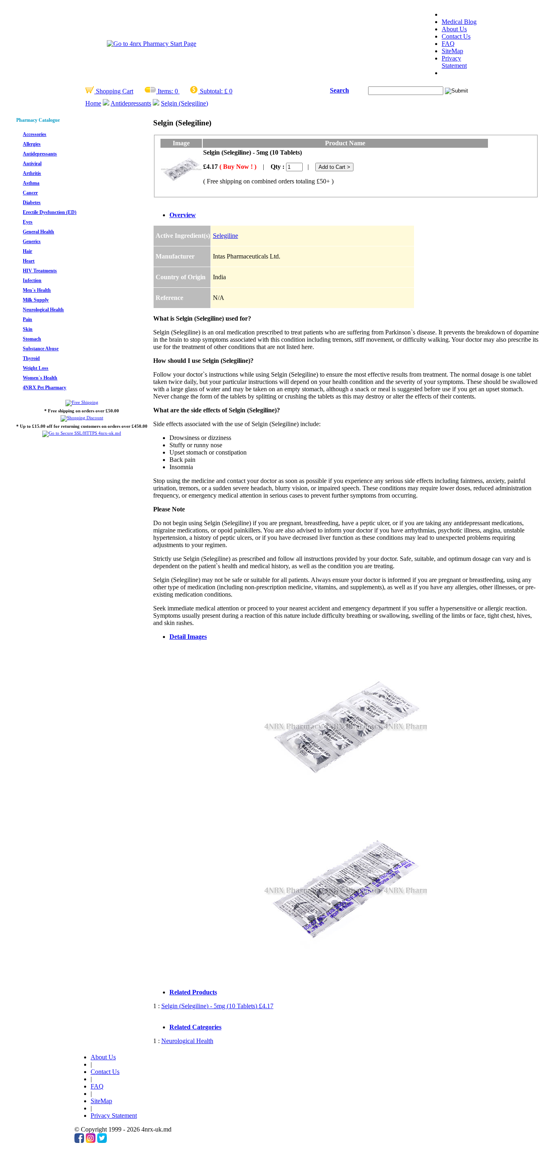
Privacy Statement (454, 62)
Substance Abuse (41, 348)
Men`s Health (37, 290)
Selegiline (225, 235)
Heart (29, 261)
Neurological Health (43, 310)
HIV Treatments (40, 271)
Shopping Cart (113, 91)
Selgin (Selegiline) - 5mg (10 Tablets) (217, 1005)
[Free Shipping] (81, 402)
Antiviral (32, 163)
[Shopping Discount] (82, 417)
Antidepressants (131, 103)
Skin (28, 329)
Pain (27, 319)
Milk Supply (36, 300)
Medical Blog (459, 21)
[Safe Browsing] (81, 433)
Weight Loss (35, 368)
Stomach (32, 339)
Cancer (30, 193)
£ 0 (228, 91)
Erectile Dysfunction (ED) (49, 212)
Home (93, 103)
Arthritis (32, 173)
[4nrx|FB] (79, 1140)
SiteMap (452, 50)
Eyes (28, 222)
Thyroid (31, 358)
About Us (454, 29)
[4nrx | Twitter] (102, 1140)
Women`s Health (40, 378)
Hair (27, 251)
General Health (38, 232)
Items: (165, 91)
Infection (32, 280)
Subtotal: (211, 91)
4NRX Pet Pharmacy (44, 387)
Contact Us (456, 36)
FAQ (448, 43)
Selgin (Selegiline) (184, 103)
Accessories (34, 134)
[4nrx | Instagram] (90, 1140)
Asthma (31, 183)
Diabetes (32, 202)
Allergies (32, 144)
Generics (32, 241)
